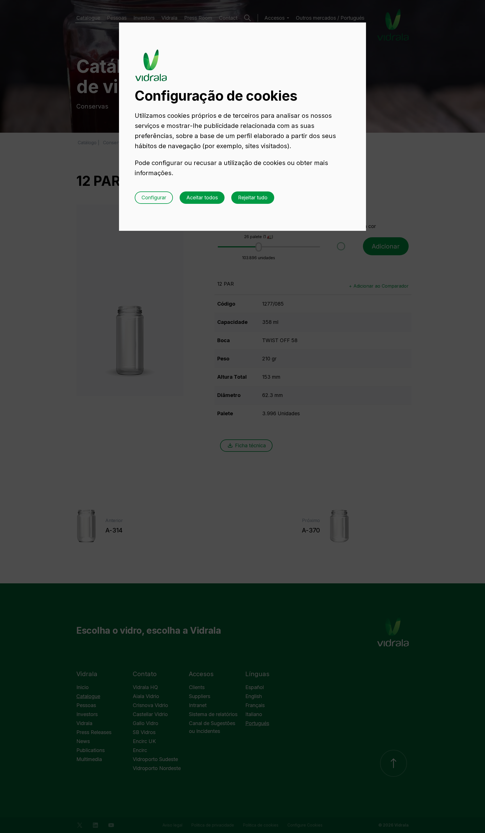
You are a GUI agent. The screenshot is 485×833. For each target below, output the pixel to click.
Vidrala (151, 59)
